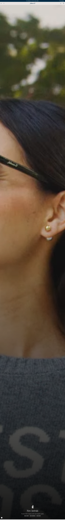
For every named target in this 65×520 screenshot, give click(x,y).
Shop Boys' (38, 515)
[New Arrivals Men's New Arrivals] (32, 262)
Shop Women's (32, 515)
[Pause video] (1, 517)
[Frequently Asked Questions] (32, 1)
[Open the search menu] (4, 3)
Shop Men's (26, 515)
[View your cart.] (63, 3)
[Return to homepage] (32, 3)
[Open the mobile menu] (1, 3)
